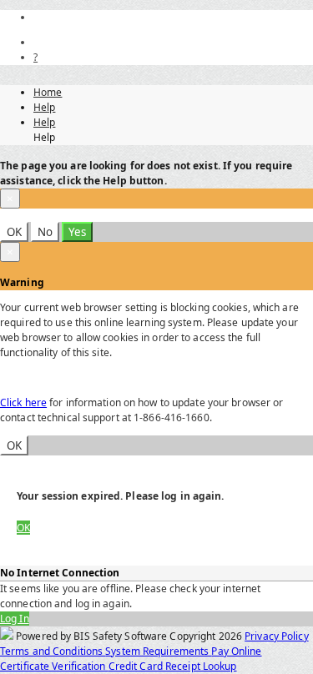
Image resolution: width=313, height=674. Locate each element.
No (45, 231)
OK (14, 231)
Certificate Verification (54, 666)
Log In (14, 618)
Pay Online (236, 651)
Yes (77, 231)
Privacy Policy (277, 636)
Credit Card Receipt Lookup (173, 666)
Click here (23, 402)
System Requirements (158, 651)
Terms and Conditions (52, 651)
